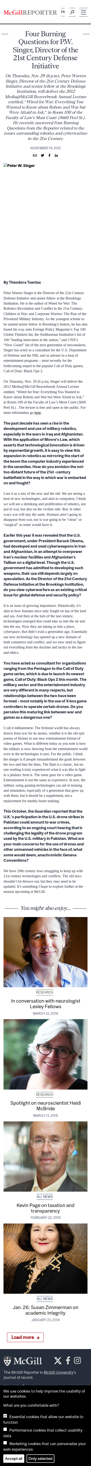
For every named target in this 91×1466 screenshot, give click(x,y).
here (38, 413)
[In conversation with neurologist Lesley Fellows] (46, 952)
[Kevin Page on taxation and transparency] (46, 1156)
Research (44, 992)
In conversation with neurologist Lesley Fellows (45, 1003)
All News (45, 1197)
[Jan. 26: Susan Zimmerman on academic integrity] (46, 1258)
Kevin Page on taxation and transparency (45, 1207)
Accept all (13, 1458)
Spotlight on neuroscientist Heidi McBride (45, 1105)
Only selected (40, 1458)
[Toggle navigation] (83, 12)
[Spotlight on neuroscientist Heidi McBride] (46, 1054)
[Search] (72, 12)
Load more (22, 1337)
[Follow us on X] (58, 1360)
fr (63, 12)
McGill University (58, 1372)
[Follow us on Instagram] (77, 1362)
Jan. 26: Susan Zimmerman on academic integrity (45, 1310)
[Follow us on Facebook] (68, 1362)
